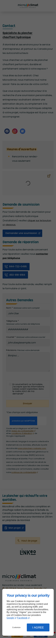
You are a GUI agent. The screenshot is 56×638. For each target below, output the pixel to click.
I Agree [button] (38, 627)
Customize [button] (16, 627)
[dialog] (28, 612)
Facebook (22, 618)
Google (10, 618)
